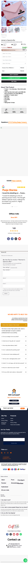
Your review (6, 269)
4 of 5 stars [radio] (15, 267)
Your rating (6, 267)
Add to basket (14, 74)
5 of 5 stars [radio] (16, 267)
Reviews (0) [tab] (3, 252)
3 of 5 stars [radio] (13, 267)
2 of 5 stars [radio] (12, 267)
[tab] (14, 325)
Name (4, 278)
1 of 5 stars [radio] (11, 267)
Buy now (14, 81)
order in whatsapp (14, 78)
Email (4, 283)
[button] (24, 3)
